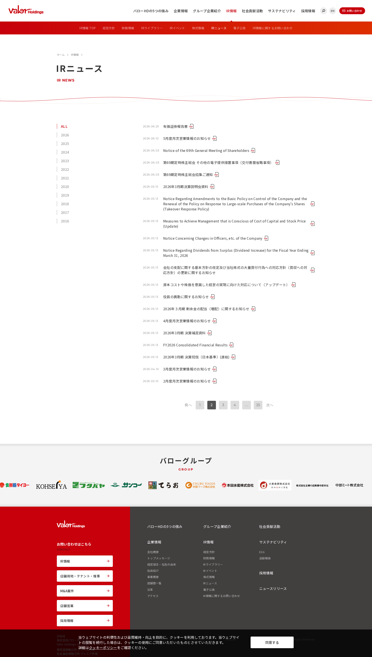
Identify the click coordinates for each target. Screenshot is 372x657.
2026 (65, 134)
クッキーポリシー (103, 647)
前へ (188, 405)
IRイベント (177, 28)
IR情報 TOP (87, 28)
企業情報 (181, 10)
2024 (65, 152)
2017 (65, 212)
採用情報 (308, 10)
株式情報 (198, 28)
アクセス (152, 596)
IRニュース (218, 28)
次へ (269, 405)
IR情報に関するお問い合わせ (273, 28)
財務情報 (128, 28)
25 (258, 405)
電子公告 (239, 28)
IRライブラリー (152, 28)
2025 (65, 143)
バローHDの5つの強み (151, 10)
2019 (65, 195)
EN (333, 10)
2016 (65, 221)
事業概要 (153, 577)
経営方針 (109, 28)
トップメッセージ (158, 558)
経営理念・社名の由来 (161, 564)
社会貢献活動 (252, 10)
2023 (65, 160)
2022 (65, 169)
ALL (64, 126)
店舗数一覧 (154, 583)
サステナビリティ (282, 10)
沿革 (150, 589)
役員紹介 (153, 570)
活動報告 (265, 558)
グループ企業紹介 (207, 10)
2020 (65, 186)
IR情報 (231, 10)
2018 (65, 203)
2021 (65, 177)
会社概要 (153, 552)
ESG (262, 552)
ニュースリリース (273, 588)
